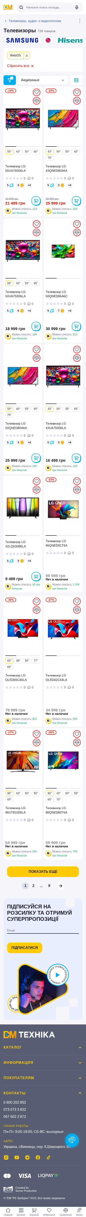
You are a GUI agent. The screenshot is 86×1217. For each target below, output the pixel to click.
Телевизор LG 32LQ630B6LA (15, 544)
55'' (9, 151)
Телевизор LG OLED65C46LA (16, 678)
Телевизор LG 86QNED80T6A (56, 810)
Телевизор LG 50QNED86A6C (56, 294)
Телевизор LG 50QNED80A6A (16, 426)
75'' (50, 157)
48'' (18, 660)
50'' (27, 151)
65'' (36, 151)
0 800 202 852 (15, 1102)
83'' (9, 666)
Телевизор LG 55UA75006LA (15, 168)
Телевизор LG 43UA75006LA (56, 426)
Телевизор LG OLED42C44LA (56, 678)
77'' (36, 660)
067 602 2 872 (15, 1116)
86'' (9, 793)
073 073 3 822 (15, 1109)
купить (36, 200)
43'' (18, 151)
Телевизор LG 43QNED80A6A (56, 168)
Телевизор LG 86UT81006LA (15, 810)
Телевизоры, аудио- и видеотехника (35, 21)
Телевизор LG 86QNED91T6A (56, 543)
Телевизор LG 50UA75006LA (15, 294)
